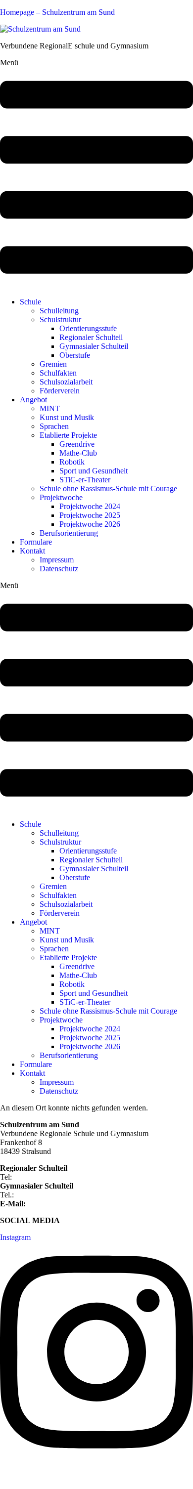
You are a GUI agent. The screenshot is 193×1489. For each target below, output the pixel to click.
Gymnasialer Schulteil (93, 346)
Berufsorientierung (69, 533)
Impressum (57, 559)
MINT (50, 408)
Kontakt (32, 551)
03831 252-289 (40, 1195)
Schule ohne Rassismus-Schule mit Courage (108, 488)
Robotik (72, 462)
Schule (30, 302)
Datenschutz (59, 568)
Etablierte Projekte (68, 435)
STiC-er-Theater (84, 479)
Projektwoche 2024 (89, 506)
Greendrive (77, 444)
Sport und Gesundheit (93, 471)
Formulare (36, 542)
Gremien (53, 364)
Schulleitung (59, 310)
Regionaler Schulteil (91, 337)
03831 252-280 (38, 1177)
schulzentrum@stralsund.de (71, 1203)
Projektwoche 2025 (89, 515)
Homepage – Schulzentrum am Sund (57, 12)
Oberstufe (74, 355)
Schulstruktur (60, 319)
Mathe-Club (78, 453)
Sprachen (54, 426)
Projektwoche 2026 (89, 524)
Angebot (33, 399)
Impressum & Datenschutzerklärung (56, 1476)
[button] (96, 174)
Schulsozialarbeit (66, 382)
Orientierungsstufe (88, 328)
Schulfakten (58, 373)
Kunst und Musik (67, 417)
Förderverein (60, 390)
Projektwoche (61, 497)
